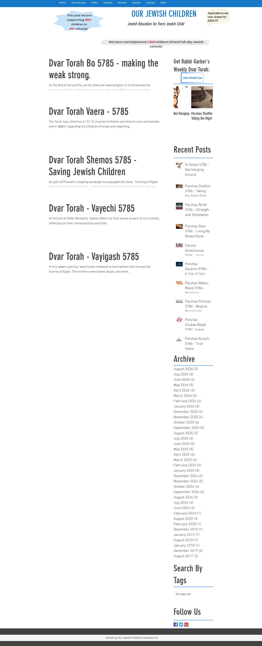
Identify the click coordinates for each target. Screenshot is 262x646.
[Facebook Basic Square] (176, 624)
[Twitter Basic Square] (181, 624)
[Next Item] (207, 97)
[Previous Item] (179, 97)
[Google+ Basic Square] (186, 624)
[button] (79, 2)
